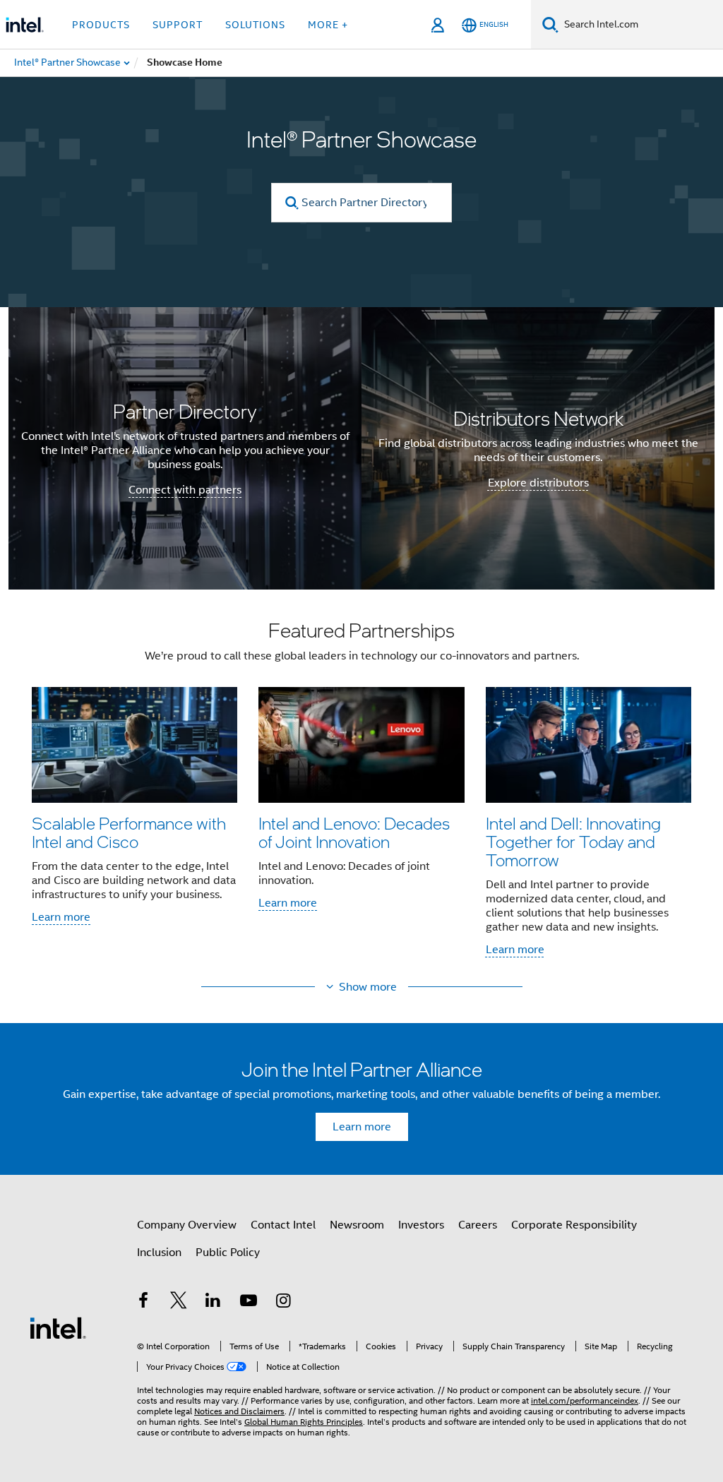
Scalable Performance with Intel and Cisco (129, 832)
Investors (421, 1225)
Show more (368, 987)
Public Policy (228, 1252)
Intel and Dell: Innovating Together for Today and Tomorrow (573, 841)
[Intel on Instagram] (283, 1302)
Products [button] (101, 24)
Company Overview (187, 1225)
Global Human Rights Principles (303, 1421)
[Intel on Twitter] (179, 1302)
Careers (477, 1225)
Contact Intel (283, 1225)
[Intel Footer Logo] (58, 1327)
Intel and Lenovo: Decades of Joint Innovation (354, 832)
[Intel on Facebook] (143, 1302)
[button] (361, 793)
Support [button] (178, 24)
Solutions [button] (255, 24)
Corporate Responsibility (574, 1225)
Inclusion (159, 1252)
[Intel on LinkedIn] (213, 1302)
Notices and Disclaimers (239, 1411)
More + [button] (328, 24)
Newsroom (357, 1225)
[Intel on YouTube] (249, 1302)
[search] (291, 203)
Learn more (61, 917)
